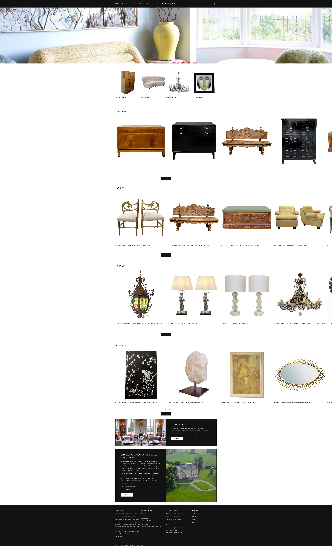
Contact (194, 525)
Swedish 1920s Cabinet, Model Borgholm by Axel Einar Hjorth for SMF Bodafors (297, 169)
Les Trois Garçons (123, 545)
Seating (144, 97)
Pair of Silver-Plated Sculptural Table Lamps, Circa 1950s (185, 323)
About (193, 522)
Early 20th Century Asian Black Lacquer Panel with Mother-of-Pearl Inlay (137, 402)
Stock (193, 513)
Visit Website (127, 494)
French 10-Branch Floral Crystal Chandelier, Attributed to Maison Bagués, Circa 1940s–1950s (300, 324)
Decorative (197, 97)
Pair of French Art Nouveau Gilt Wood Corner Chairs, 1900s (132, 245)
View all (166, 178)
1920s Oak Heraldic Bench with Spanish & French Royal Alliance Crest (241, 169)
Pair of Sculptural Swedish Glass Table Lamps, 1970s (236, 323)
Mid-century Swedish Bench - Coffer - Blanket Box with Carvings (240, 245)
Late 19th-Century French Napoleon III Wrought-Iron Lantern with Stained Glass (139, 323)
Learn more (177, 438)
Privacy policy (140, 545)
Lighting (170, 97)
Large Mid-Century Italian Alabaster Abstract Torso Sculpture (186, 402)
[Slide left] (162, 174)
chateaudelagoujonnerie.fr (174, 532)
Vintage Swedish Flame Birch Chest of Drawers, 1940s (131, 169)
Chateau (194, 519)
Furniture (119, 97)
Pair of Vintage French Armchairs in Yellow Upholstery (290, 245)
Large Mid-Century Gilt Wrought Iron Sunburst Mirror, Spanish (292, 402)
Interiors (194, 516)
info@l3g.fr (128, 489)
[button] (117, 3)
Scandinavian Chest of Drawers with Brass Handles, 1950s (185, 169)
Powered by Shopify (131, 545)
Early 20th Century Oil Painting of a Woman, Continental (238, 402)
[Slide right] (170, 174)
